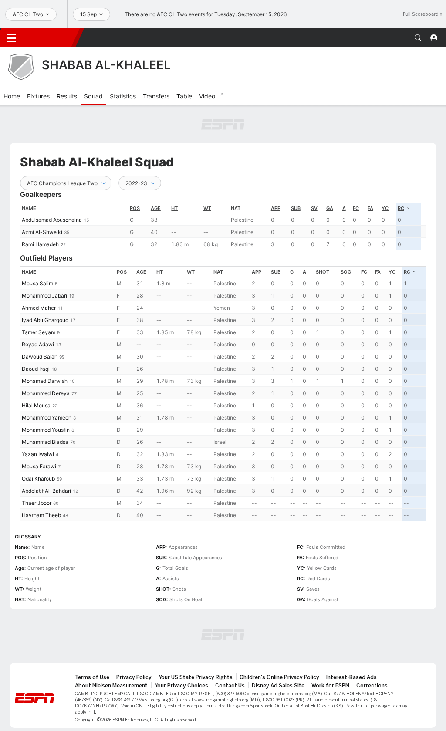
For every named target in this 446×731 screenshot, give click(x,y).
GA (329, 208)
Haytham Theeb (41, 515)
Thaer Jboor (36, 503)
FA (370, 208)
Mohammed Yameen (46, 417)
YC (385, 208)
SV (314, 208)
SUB (296, 208)
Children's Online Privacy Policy (279, 677)
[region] (223, 226)
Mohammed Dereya (46, 393)
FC (356, 208)
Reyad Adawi (38, 344)
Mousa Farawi (39, 466)
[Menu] (12, 37)
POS (135, 208)
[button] (418, 37)
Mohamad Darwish (45, 381)
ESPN (51, 37)
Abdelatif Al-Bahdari (46, 490)
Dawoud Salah (39, 356)
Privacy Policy (134, 677)
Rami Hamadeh (40, 244)
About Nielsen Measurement (111, 686)
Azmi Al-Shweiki (42, 232)
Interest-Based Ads (351, 677)
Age (156, 208)
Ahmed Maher (39, 308)
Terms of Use (92, 677)
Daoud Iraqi (36, 369)
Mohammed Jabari (44, 295)
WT (207, 208)
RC (401, 208)
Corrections (372, 686)
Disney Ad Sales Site (278, 686)
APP (275, 208)
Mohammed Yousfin (46, 429)
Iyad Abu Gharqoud (45, 320)
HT (174, 208)
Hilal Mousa (36, 405)
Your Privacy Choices (181, 686)
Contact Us (230, 686)
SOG (346, 272)
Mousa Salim (37, 283)
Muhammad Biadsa (45, 442)
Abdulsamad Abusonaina (52, 220)
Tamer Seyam (38, 332)
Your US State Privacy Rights (196, 677)
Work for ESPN (330, 686)
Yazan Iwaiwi (38, 454)
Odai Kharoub (38, 478)
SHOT (322, 272)
